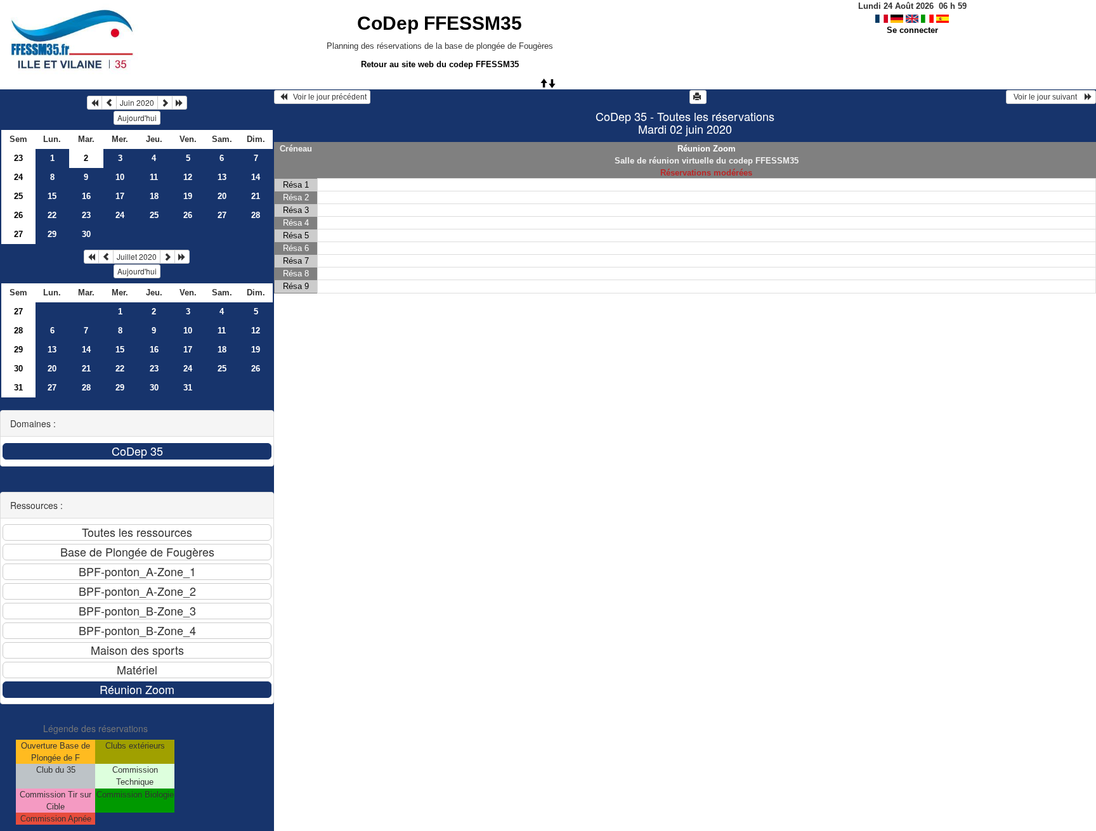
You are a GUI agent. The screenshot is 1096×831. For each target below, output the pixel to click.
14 (255, 177)
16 (86, 196)
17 (119, 196)
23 (18, 158)
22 (52, 215)
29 (52, 234)
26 (18, 215)
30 (86, 234)
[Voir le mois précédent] (109, 103)
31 (18, 387)
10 (119, 177)
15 (52, 196)
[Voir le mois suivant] (165, 103)
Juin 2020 (137, 102)
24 (18, 177)
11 (154, 177)
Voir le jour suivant (1047, 97)
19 (187, 196)
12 (187, 177)
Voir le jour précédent (327, 97)
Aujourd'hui (137, 117)
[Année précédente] (94, 103)
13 (222, 177)
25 (18, 196)
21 (255, 196)
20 (222, 196)
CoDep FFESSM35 (439, 23)
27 (222, 215)
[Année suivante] (179, 103)
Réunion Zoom (706, 148)
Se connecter (912, 30)
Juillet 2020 (137, 256)
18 (154, 196)
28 (255, 215)
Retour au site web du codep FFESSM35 (440, 64)
